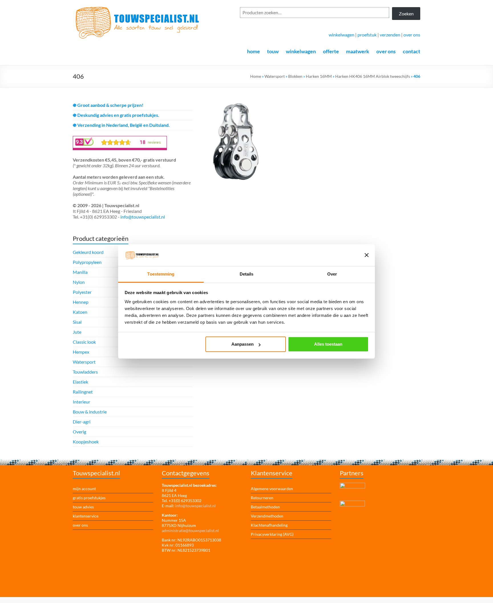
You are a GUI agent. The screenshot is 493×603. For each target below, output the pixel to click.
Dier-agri (81, 421)
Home (255, 76)
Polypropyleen (87, 262)
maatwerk (357, 51)
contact (411, 51)
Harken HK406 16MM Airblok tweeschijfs (372, 76)
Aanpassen (242, 344)
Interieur (81, 401)
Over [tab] (332, 274)
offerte (331, 51)
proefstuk (367, 34)
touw (273, 51)
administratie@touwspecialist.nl (190, 530)
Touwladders (85, 371)
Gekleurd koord (88, 252)
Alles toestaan (328, 344)
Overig (79, 431)
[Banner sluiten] (367, 255)
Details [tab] (247, 274)
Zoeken (406, 13)
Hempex (81, 352)
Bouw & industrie (90, 411)
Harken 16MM (319, 76)
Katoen (80, 312)
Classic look (84, 342)
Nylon (79, 282)
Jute (77, 332)
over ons (411, 34)
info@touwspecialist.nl (142, 216)
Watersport (274, 76)
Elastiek (80, 381)
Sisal (77, 322)
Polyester (82, 292)
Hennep (80, 302)
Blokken (295, 76)
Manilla (80, 272)
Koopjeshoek (86, 441)
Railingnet (83, 391)
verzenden (390, 34)
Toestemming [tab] (160, 274)
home (253, 51)
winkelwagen (341, 34)
